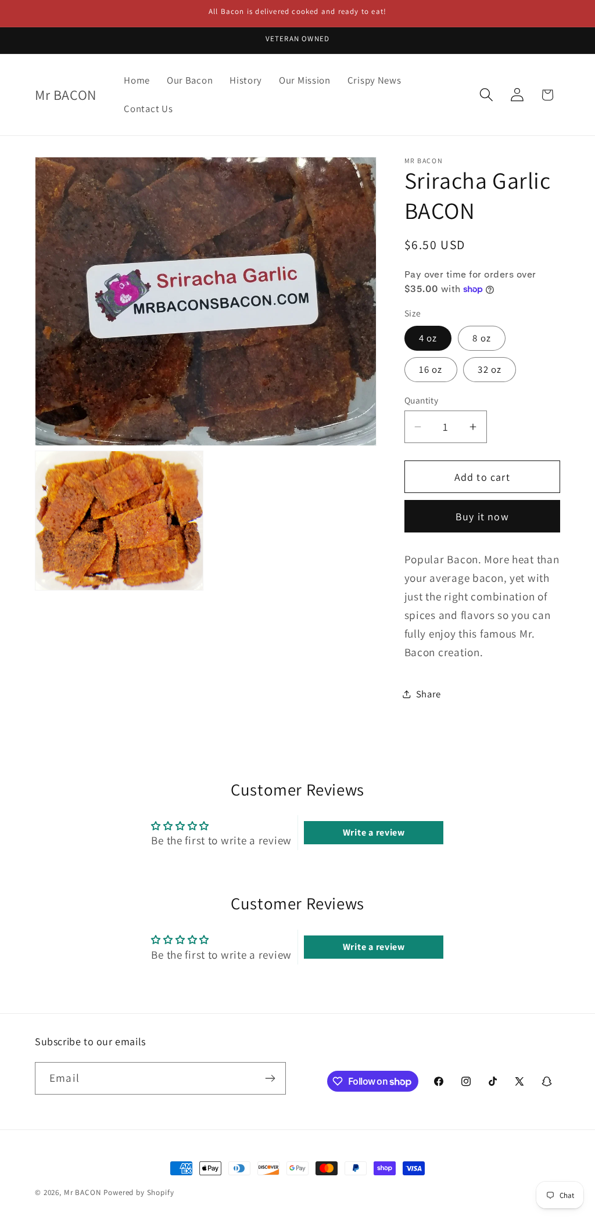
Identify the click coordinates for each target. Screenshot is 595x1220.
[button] (486, 95)
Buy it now (482, 516)
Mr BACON (83, 1192)
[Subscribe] (270, 1078)
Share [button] (429, 694)
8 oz (481, 338)
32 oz (489, 369)
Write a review (374, 832)
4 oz (428, 338)
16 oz (431, 369)
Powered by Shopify (138, 1192)
